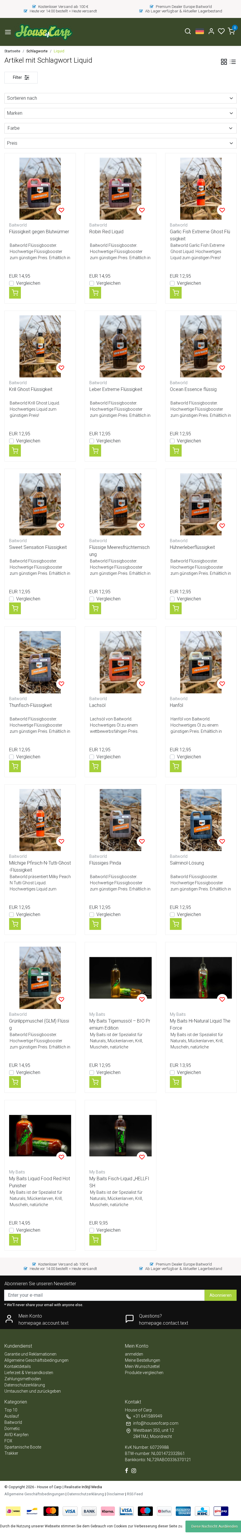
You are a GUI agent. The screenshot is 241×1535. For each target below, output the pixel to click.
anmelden (134, 1354)
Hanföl (176, 705)
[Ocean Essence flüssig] (201, 346)
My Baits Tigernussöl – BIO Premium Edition (119, 1024)
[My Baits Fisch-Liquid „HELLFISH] (120, 1136)
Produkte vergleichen (144, 1372)
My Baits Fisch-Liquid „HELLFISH (119, 1182)
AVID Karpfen (16, 1434)
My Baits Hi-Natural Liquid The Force (200, 1024)
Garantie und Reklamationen (30, 1354)
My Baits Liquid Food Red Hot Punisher (39, 1182)
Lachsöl (97, 705)
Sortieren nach (22, 98)
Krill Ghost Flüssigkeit (30, 389)
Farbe (14, 128)
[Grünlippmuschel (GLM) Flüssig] (40, 978)
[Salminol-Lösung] (201, 820)
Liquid (59, 51)
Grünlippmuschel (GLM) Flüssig (39, 1024)
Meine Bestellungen (142, 1360)
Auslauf (11, 1416)
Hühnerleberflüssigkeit (192, 547)
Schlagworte (37, 51)
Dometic (12, 1428)
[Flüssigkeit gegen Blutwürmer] (40, 189)
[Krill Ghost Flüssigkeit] (40, 346)
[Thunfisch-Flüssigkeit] (40, 662)
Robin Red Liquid (106, 231)
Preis (12, 143)
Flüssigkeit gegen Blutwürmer (39, 231)
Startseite (12, 51)
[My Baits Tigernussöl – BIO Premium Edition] (120, 978)
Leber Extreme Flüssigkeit (115, 389)
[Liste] (233, 62)
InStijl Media (91, 1487)
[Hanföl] (201, 662)
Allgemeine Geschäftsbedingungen (36, 1360)
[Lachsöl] (120, 662)
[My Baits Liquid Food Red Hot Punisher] (40, 1136)
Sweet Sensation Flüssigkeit (38, 547)
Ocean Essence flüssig (193, 389)
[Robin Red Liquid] (120, 189)
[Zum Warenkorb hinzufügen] (15, 293)
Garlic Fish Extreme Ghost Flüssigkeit (200, 235)
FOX (8, 1441)
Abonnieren (221, 1295)
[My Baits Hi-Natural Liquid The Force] (201, 978)
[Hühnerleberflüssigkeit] (201, 504)
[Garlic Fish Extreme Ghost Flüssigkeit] (201, 189)
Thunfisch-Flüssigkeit (30, 705)
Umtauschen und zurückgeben (32, 1391)
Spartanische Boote (22, 1447)
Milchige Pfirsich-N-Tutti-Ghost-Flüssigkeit (40, 866)
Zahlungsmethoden (22, 1378)
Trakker (11, 1453)
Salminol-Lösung (187, 863)
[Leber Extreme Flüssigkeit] (120, 346)
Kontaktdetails (17, 1366)
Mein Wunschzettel (142, 1366)
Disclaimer (115, 1494)
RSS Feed (135, 1494)
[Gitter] (224, 62)
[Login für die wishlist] (61, 210)
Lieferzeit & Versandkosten (28, 1372)
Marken (14, 113)
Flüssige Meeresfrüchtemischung (119, 551)
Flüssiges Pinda (105, 863)
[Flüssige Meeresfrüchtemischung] (120, 504)
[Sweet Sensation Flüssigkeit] (40, 504)
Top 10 (10, 1410)
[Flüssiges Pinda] (120, 820)
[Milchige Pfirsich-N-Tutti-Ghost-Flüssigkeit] (40, 820)
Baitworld (13, 1422)
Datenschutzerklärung (24, 1385)
